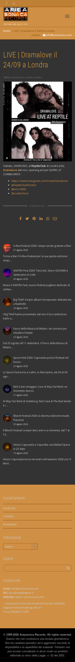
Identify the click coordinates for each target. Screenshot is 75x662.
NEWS (7, 77)
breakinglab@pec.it (21, 593)
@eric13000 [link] (18, 189)
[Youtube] (13, 3)
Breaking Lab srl (31, 607)
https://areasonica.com (29, 597)
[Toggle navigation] (67, 16)
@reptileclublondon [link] (23, 185)
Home (6, 31)
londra (38, 77)
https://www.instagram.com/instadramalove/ (39, 181)
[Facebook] (6, 3)
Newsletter (10, 524)
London (29, 77)
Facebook (9, 508)
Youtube (8, 516)
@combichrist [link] (19, 193)
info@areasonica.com (25, 588)
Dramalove (17, 77)
